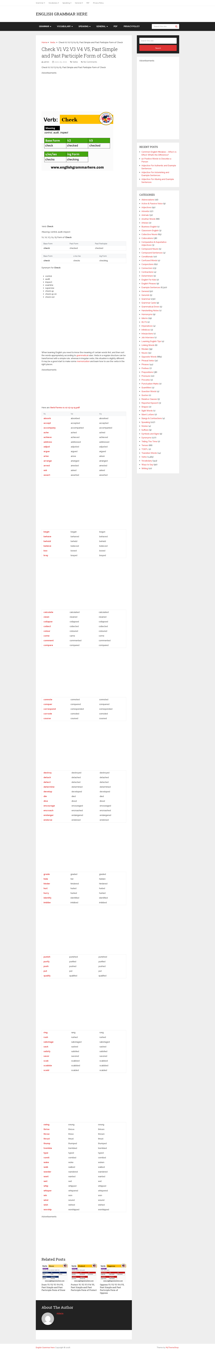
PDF (87, 3)
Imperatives (147, 326)
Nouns (144, 353)
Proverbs (145, 380)
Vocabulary (53, 3)
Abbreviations (147, 200)
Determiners (147, 276)
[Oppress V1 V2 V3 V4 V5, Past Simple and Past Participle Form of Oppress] (113, 1272)
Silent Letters (147, 414)
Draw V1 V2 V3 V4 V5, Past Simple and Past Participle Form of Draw (53, 1287)
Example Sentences (150, 287)
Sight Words (147, 410)
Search (176, 26)
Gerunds (145, 295)
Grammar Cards (148, 303)
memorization (83, 361)
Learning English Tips (151, 341)
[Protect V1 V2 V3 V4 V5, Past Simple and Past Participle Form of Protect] (84, 1272)
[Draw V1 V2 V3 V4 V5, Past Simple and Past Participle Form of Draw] (55, 1272)
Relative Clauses (149, 399)
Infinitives (145, 330)
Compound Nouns (149, 249)
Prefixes (145, 368)
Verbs (75, 62)
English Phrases (148, 283)
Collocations (147, 238)
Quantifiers (146, 387)
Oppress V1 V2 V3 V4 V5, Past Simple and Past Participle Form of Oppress (112, 1288)
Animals (145, 215)
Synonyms (146, 437)
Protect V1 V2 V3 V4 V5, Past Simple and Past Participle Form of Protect (84, 1287)
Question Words (148, 391)
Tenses (144, 445)
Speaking (66, 3)
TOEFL (144, 449)
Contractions (147, 272)
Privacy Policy (98, 3)
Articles (144, 223)
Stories (144, 426)
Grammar (40, 3)
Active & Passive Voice (152, 203)
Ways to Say (147, 464)
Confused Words (149, 260)
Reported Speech (149, 403)
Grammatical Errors (150, 307)
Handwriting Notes (150, 310)
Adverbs (145, 211)
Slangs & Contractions (151, 418)
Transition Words (149, 453)
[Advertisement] (84, 91)
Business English (149, 226)
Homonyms (146, 314)
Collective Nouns (149, 234)
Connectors (146, 268)
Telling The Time (149, 441)
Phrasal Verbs (147, 360)
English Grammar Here (61, 14)
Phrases (145, 364)
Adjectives (146, 207)
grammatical (82, 355)
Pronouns (145, 376)
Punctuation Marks (150, 384)
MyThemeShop (172, 1348)
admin (46, 62)
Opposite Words (149, 357)
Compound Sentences (151, 253)
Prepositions (147, 372)
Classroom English (150, 230)
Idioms (144, 318)
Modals (144, 349)
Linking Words (147, 345)
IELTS (144, 322)
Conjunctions (147, 264)
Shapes (144, 407)
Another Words (148, 219)
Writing (144, 468)
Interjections (147, 333)
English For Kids (148, 280)
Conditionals (147, 256)
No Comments (90, 62)
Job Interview (147, 337)
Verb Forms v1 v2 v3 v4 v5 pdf (65, 407)
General (78, 3)
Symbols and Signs (150, 434)
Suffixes (145, 430)
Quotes (144, 395)
